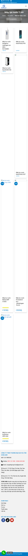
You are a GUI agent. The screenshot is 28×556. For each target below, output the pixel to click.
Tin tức (3, 507)
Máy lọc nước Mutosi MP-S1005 (6, 299)
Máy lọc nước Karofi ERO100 (6, 69)
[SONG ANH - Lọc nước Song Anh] (5, 6)
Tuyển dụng (4, 509)
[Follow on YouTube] (12, 520)
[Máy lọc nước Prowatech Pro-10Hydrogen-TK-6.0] (21, 238)
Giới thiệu (3, 503)
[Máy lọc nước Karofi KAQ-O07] (21, 112)
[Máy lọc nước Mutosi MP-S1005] (7, 238)
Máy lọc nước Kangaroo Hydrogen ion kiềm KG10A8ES (6, 45)
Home (4, 15)
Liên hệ (3, 511)
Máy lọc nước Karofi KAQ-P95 (20, 42)
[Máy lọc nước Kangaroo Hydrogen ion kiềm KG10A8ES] (7, 34)
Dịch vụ (3, 505)
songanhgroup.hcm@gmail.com (9, 2)
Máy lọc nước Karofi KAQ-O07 (21, 173)
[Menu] (26, 6)
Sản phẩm (10, 15)
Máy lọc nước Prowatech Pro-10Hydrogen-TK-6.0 (20, 301)
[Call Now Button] (4, 553)
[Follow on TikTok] (8, 520)
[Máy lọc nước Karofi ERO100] (7, 60)
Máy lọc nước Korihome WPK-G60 (6, 434)
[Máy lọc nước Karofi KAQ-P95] (21, 34)
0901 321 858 (6, 0)
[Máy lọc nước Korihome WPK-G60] (7, 372)
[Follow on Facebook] (3, 520)
